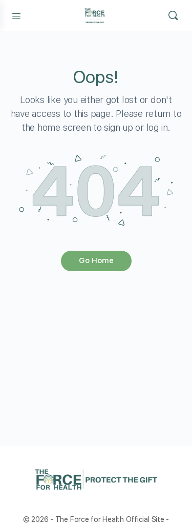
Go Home (96, 260)
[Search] (173, 15)
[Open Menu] (16, 15)
